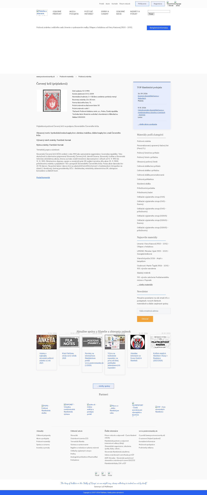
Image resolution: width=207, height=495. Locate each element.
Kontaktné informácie (147, 441)
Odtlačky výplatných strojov (81, 451)
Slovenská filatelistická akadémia (117, 452)
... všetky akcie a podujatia (147, 124)
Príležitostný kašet (145, 192)
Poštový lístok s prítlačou (147, 157)
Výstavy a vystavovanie (79, 444)
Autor (108, 4)
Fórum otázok (125, 4)
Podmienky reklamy (146, 448)
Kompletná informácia (159, 28)
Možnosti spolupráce (147, 444)
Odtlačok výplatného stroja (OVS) (151, 197)
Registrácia (158, 4)
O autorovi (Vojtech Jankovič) (150, 438)
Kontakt (115, 4)
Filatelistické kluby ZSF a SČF (115, 463)
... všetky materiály (145, 284)
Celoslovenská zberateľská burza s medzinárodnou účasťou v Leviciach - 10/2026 (151, 112)
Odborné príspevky (57, 12)
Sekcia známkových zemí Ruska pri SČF (119, 455)
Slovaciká (74, 435)
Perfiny (73, 454)
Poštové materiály (88, 12)
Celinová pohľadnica (145, 179)
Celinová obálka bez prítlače (148, 166)
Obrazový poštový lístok (147, 162)
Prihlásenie (142, 4)
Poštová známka (85, 76)
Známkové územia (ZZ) (79, 438)
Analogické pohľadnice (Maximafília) (84, 457)
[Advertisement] (103, 55)
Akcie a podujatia (73, 12)
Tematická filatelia (77, 441)
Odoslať (145, 319)
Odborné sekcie (120, 12)
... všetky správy (103, 386)
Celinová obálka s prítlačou (148, 170)
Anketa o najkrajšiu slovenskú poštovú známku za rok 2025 (46, 358)
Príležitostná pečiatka (146, 188)
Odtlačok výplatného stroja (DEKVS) (152, 216)
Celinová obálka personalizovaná (150, 175)
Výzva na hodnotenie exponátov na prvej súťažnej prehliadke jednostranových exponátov (114, 360)
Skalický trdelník (143, 273)
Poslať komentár (43, 177)
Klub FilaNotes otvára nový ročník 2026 (69, 355)
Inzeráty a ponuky (135, 12)
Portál (101, 4)
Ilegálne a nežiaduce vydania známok (85, 448)
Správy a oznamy (105, 12)
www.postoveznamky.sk (45, 76)
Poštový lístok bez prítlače (148, 153)
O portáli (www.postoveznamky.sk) (152, 435)
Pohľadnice (75, 460)
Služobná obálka (144, 184)
